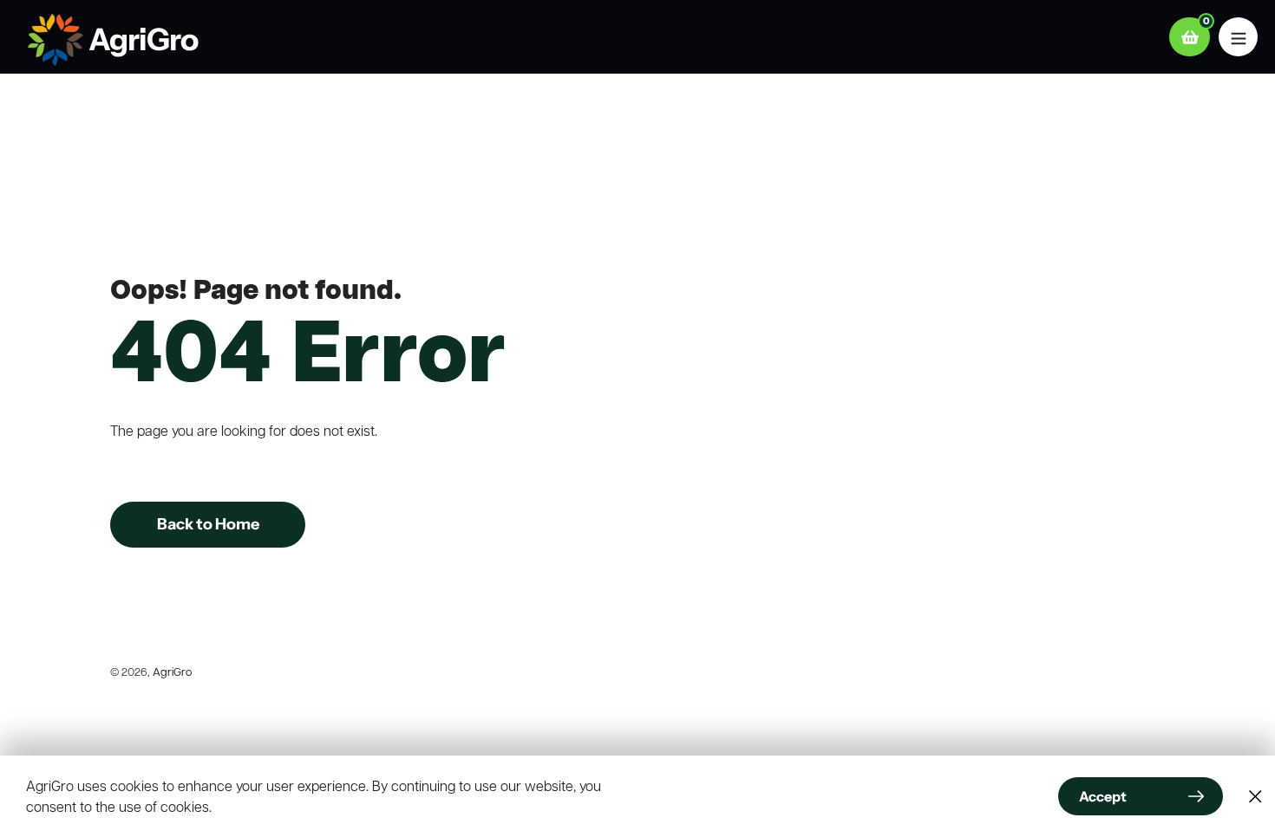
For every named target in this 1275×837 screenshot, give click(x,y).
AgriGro (172, 671)
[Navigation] (1238, 36)
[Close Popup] (1255, 797)
